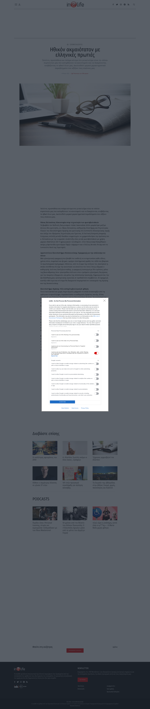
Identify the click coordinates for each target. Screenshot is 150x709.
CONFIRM (62, 402)
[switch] (96, 334)
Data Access (75, 408)
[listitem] (75, 331)
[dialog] (75, 354)
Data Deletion (65, 408)
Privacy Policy (85, 408)
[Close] (105, 301)
